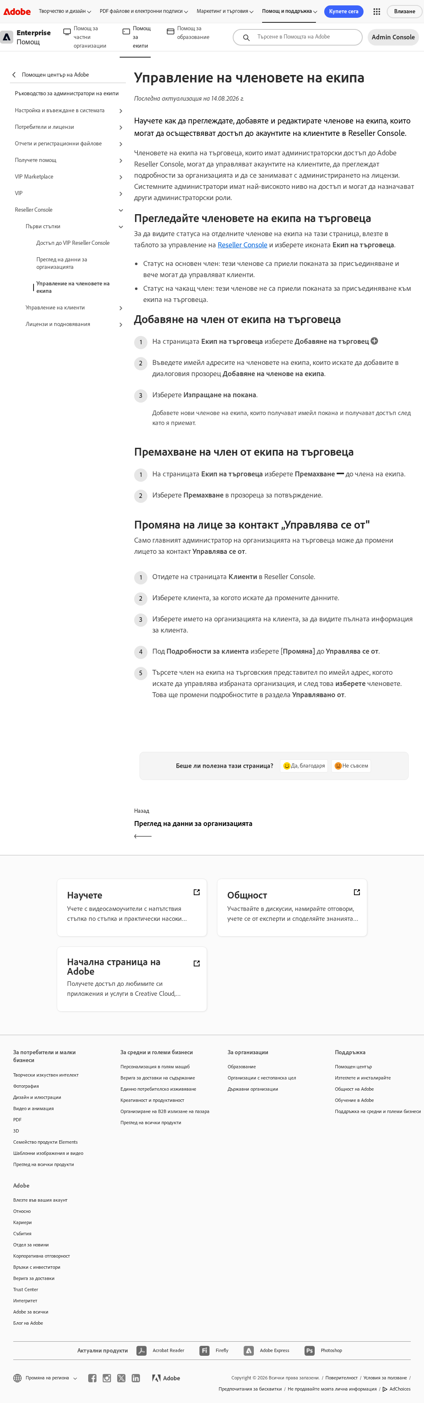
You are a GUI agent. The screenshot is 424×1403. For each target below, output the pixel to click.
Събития (22, 1233)
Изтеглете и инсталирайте (363, 1078)
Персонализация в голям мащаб (155, 1067)
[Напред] (345, 831)
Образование (242, 1067)
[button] (376, 11)
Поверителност (341, 1378)
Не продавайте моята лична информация (332, 1389)
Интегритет (25, 1301)
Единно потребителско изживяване (158, 1089)
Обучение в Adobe (354, 1100)
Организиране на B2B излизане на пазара (161, 1111)
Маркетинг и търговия (222, 11)
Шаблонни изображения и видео (48, 1153)
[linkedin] (136, 1378)
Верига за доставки (34, 1278)
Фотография (26, 1086)
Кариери (22, 1222)
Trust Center (25, 1289)
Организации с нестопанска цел (262, 1078)
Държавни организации (253, 1089)
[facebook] (92, 1378)
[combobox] (298, 37)
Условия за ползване (385, 1378)
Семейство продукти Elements (45, 1142)
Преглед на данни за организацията (61, 263)
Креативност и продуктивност (152, 1100)
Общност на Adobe (354, 1089)
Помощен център (353, 1067)
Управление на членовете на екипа (73, 287)
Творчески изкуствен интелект (46, 1075)
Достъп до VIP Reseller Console (73, 242)
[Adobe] (17, 11)
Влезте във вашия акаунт (40, 1200)
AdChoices (400, 1389)
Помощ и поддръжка (287, 11)
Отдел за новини (31, 1245)
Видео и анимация (33, 1108)
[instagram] (107, 1378)
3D (16, 1131)
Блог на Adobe (28, 1323)
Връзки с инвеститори (36, 1267)
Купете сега (344, 11)
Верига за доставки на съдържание (157, 1078)
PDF (17, 1120)
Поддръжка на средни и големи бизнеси (376, 1111)
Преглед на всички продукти (43, 1164)
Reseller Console (242, 244)
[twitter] (121, 1378)
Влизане (404, 11)
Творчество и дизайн (62, 11)
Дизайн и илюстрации (37, 1097)
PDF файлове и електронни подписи (141, 11)
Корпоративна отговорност (41, 1256)
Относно (22, 1211)
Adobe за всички (30, 1312)
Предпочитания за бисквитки (250, 1389)
